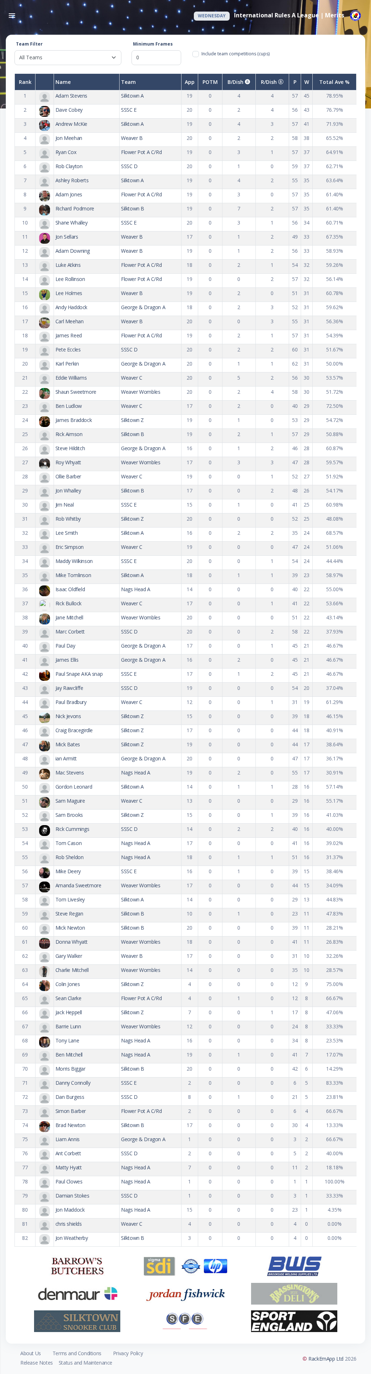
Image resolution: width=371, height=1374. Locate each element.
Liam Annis (67, 1139)
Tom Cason (68, 843)
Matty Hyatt (68, 1167)
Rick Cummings (72, 828)
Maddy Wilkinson (74, 561)
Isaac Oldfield (70, 589)
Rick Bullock (68, 603)
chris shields (68, 1223)
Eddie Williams (71, 377)
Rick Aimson (69, 434)
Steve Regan (69, 913)
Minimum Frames (153, 44)
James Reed (68, 335)
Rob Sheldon (69, 857)
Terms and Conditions (77, 1353)
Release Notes (36, 1362)
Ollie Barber (68, 476)
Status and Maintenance (85, 1362)
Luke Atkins (68, 264)
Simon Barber (70, 1111)
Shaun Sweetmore (75, 391)
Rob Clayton (69, 166)
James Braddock (73, 420)
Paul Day (65, 645)
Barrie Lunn (68, 1026)
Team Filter (29, 44)
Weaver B (132, 138)
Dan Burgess (69, 1096)
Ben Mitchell (69, 1054)
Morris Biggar (70, 1068)
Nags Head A (135, 589)
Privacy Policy (128, 1353)
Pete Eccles (68, 349)
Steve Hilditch (70, 448)
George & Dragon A (143, 307)
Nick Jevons (68, 716)
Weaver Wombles (140, 391)
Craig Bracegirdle (74, 730)
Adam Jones (68, 194)
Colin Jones (67, 984)
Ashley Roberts (71, 180)
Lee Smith (66, 532)
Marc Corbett (70, 631)
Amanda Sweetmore (78, 885)
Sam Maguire (70, 800)
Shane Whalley (71, 222)
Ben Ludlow (68, 405)
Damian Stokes (72, 1195)
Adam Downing (72, 250)
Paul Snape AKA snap (79, 673)
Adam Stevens (71, 95)
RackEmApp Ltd (325, 1358)
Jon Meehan (68, 138)
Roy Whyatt (68, 462)
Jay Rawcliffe (69, 687)
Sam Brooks (69, 814)
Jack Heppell (68, 1012)
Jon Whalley (68, 490)
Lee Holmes (68, 293)
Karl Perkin (67, 363)
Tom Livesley (70, 899)
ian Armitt (66, 758)
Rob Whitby (68, 518)
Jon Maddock (70, 1209)
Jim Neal (64, 504)
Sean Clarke (68, 998)
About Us (30, 1353)
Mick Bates (67, 744)
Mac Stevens (69, 772)
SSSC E (129, 109)
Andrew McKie (71, 123)
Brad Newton (70, 1125)
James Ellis (67, 659)
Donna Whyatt (71, 941)
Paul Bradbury (71, 702)
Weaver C (131, 377)
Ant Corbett (68, 1153)
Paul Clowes (69, 1181)
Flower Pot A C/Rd (141, 152)
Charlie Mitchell (72, 970)
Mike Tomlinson (73, 575)
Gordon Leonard (73, 786)
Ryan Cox (65, 152)
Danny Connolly (72, 1082)
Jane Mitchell (69, 617)
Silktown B (132, 208)
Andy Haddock (71, 307)
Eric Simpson (69, 546)
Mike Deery (68, 871)
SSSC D (129, 166)
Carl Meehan (69, 321)
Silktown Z (132, 420)
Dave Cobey (69, 109)
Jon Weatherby (71, 1237)
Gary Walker (68, 955)
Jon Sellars (66, 236)
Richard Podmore (74, 208)
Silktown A (132, 95)
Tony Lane (67, 1040)
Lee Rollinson (70, 279)
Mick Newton (70, 927)
